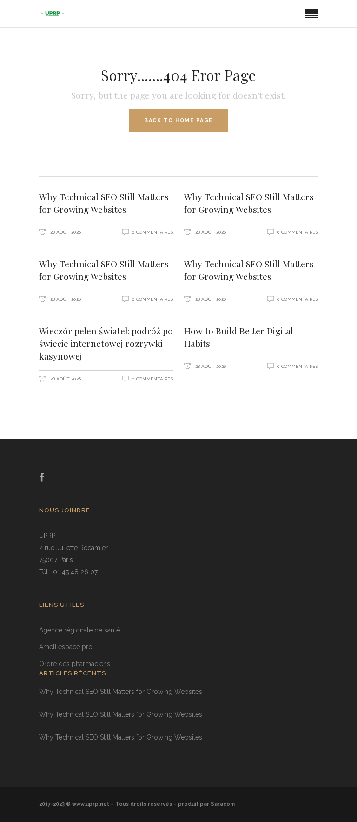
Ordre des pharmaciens (74, 663)
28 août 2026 (65, 232)
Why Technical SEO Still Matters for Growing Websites (104, 202)
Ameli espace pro (66, 647)
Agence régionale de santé (79, 630)
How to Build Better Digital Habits (238, 337)
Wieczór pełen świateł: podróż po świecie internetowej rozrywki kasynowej (106, 343)
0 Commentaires (152, 232)
